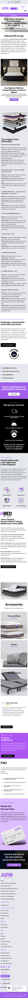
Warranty (3, 938)
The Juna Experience (6, 885)
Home (2, 880)
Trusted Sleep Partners (6, 946)
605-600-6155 (6, 983)
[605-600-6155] (1, 983)
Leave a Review (4, 927)
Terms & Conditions (5, 941)
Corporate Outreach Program (8, 891)
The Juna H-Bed (4, 910)
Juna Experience (5, 960)
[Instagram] (6, 967)
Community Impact (5, 955)
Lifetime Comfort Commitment (8, 883)
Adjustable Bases (5, 915)
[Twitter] (9, 967)
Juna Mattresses (5, 905)
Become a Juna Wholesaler (7, 896)
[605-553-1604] (1, 979)
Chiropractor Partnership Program (9, 888)
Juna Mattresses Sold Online (8, 908)
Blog (2, 933)
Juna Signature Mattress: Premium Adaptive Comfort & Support (14, 90)
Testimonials (4, 924)
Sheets (2, 918)
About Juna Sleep (5, 953)
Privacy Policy (4, 944)
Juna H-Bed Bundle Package (7, 899)
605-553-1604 (6, 979)
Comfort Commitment (6, 958)
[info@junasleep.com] (1, 987)
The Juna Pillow (4, 913)
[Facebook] (1, 967)
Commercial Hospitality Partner (8, 893)
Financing (3, 936)
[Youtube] (4, 967)
